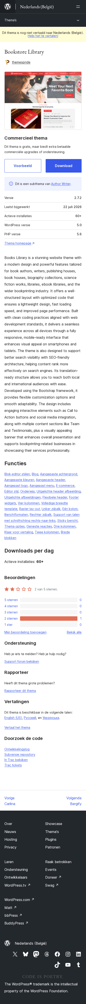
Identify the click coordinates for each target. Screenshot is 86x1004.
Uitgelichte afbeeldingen (22, 497)
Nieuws (10, 831)
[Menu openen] (79, 6)
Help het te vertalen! (43, 36)
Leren (8, 862)
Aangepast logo (16, 485)
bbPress (13, 915)
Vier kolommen (28, 503)
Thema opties (14, 526)
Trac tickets (13, 765)
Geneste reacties (39, 526)
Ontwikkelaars (15, 877)
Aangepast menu (42, 485)
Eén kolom (70, 509)
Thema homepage (17, 243)
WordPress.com (19, 899)
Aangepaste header (50, 480)
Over (8, 823)
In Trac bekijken (16, 760)
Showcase (53, 823)
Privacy (10, 847)
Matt (10, 907)
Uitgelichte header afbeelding (59, 491)
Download (63, 165)
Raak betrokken (58, 862)
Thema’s (10, 20)
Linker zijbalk (51, 509)
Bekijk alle (74, 632)
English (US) (13, 718)
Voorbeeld (23, 165)
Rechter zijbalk (41, 514)
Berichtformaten (16, 514)
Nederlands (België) (31, 943)
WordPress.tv (17, 885)
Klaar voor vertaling (18, 532)
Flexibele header (55, 497)
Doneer (53, 877)
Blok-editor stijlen (17, 474)
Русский (30, 718)
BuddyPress (16, 923)
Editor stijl (11, 491)
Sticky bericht (67, 520)
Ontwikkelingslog (17, 749)
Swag (52, 885)
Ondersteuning (16, 869)
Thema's (52, 831)
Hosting (10, 839)
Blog (35, 474)
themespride (21, 62)
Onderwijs (27, 491)
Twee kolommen (47, 532)
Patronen (52, 847)
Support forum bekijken (21, 661)
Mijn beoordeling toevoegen (25, 632)
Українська (51, 718)
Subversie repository (19, 754)
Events (50, 869)
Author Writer (60, 184)
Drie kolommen (65, 526)
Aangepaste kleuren (19, 480)
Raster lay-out (29, 509)
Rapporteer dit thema (20, 691)
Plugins (50, 839)
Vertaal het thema (17, 727)
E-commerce (65, 485)
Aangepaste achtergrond (58, 474)
